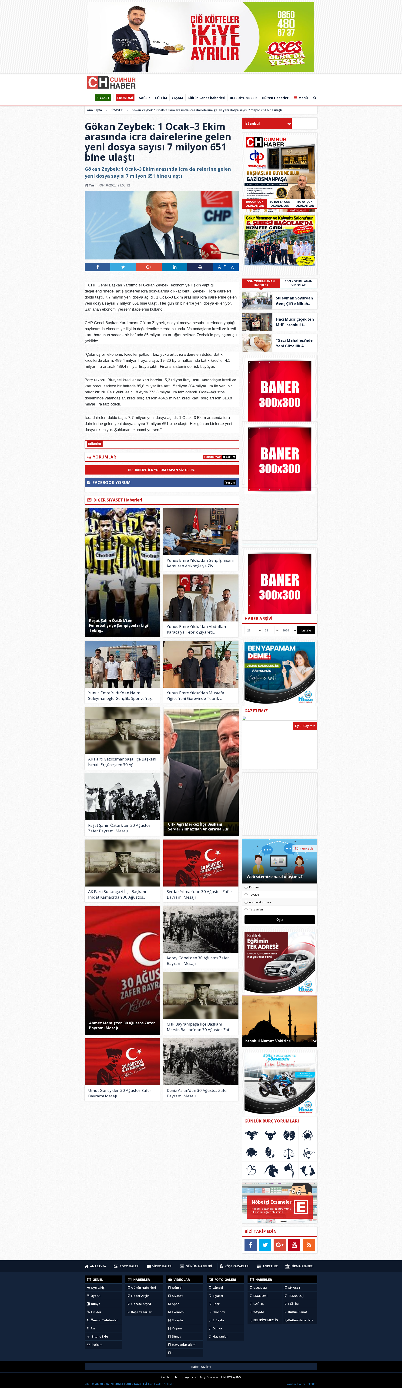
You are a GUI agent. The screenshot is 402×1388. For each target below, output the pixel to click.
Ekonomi (177, 1312)
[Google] (280, 1245)
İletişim (96, 1344)
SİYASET (117, 110)
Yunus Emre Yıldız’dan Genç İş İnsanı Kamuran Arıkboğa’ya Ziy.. (200, 563)
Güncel (176, 1287)
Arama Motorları (260, 902)
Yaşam (176, 1328)
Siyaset (177, 1296)
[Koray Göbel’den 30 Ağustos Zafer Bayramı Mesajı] (200, 929)
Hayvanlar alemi (183, 1344)
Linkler (95, 1312)
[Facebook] (251, 1245)
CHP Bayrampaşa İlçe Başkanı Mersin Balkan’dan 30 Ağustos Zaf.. (199, 1026)
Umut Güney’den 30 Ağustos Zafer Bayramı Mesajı (119, 1093)
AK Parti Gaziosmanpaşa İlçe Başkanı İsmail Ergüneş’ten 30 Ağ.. (122, 761)
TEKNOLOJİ (296, 1296)
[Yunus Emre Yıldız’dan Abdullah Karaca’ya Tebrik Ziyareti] (200, 597)
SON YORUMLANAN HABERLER (261, 283)
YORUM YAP (212, 457)
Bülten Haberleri (300, 1320)
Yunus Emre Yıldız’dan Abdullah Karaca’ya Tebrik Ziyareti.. (196, 629)
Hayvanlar (220, 1336)
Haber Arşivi (140, 1296)
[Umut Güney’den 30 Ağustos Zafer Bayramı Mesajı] (122, 1061)
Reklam (254, 887)
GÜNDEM (260, 1287)
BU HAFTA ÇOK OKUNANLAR (279, 204)
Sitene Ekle (99, 1336)
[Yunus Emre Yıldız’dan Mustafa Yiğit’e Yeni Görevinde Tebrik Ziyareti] (200, 664)
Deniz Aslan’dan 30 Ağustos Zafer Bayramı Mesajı (197, 1093)
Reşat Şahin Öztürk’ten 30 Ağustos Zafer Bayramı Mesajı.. (119, 828)
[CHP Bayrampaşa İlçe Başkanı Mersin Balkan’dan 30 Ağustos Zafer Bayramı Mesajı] (200, 995)
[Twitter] (265, 1245)
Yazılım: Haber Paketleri (302, 1384)
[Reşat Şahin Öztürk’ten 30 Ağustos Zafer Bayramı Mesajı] (122, 796)
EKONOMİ (260, 1296)
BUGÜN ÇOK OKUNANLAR (255, 204)
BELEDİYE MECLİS (265, 1320)
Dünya (176, 1336)
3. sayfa (177, 1320)
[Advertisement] (280, 804)
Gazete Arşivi (141, 1304)
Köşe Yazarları (142, 1312)
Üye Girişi (97, 1287)
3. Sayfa (218, 1320)
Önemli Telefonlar (104, 1320)
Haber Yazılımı (201, 1367)
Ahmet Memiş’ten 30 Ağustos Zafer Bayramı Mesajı (122, 1025)
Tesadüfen (256, 909)
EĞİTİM (293, 1304)
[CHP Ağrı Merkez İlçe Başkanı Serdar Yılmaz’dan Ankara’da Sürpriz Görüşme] (201, 771)
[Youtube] (294, 1245)
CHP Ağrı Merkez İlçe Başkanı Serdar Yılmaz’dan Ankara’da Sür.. (199, 827)
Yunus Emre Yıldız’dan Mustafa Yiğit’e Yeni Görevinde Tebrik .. (195, 695)
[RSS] (309, 1245)
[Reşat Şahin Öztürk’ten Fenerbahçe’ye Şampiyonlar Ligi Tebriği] (122, 572)
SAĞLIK (258, 1304)
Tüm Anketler (305, 848)
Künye (95, 1304)
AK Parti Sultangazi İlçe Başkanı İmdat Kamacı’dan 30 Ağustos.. (117, 894)
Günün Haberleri (143, 1287)
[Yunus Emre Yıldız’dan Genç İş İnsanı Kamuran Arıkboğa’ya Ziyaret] (200, 531)
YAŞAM (258, 1312)
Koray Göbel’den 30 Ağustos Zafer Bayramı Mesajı (198, 960)
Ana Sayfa (94, 110)
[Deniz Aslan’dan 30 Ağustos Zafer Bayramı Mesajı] (200, 1061)
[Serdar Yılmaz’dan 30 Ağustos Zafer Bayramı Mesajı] (200, 863)
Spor (175, 1304)
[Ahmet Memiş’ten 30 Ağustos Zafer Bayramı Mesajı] (122, 970)
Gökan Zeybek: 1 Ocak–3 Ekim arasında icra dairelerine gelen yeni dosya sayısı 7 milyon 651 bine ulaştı (206, 110)
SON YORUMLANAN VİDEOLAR (298, 283)
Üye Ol (95, 1296)
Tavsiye (254, 894)
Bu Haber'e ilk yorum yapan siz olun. (161, 470)
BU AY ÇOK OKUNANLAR (305, 204)
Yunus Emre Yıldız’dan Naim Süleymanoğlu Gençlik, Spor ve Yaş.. (121, 695)
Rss (92, 1328)
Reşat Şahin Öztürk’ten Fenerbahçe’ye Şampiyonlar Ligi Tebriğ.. (118, 625)
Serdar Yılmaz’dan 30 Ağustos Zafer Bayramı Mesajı (199, 894)
